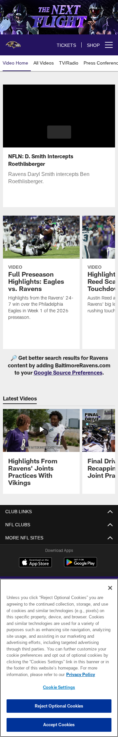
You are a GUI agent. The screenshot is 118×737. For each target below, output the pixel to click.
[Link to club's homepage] (13, 42)
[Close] (110, 588)
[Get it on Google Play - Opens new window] (80, 565)
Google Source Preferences (68, 372)
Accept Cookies (59, 724)
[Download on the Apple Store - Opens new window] (35, 563)
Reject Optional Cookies (59, 705)
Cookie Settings (59, 687)
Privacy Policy (28, 674)
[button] (59, 132)
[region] (59, 658)
